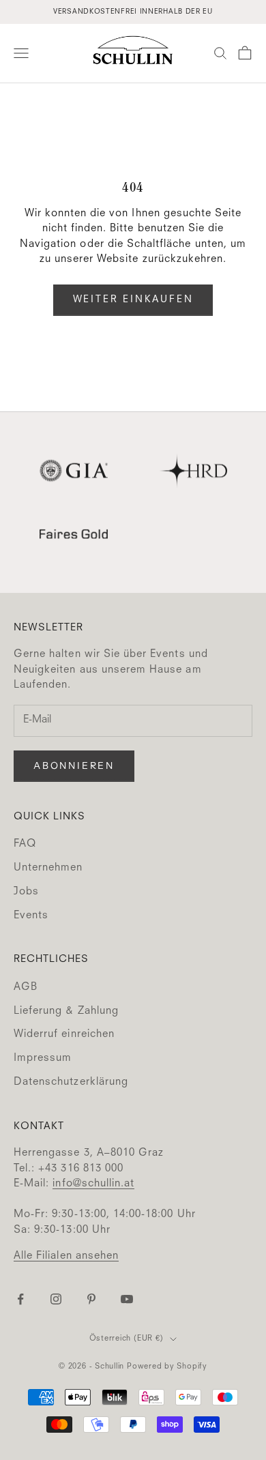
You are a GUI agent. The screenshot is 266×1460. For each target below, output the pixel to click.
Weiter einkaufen (133, 299)
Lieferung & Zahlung (66, 1011)
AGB (26, 987)
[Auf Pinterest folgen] (91, 1299)
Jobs (26, 892)
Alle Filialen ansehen (66, 1256)
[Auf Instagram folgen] (56, 1299)
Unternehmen (48, 868)
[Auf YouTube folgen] (127, 1299)
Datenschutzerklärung (71, 1082)
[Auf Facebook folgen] (20, 1299)
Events (31, 916)
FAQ (25, 844)
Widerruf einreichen (64, 1035)
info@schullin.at (93, 1184)
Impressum (43, 1058)
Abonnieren (74, 765)
